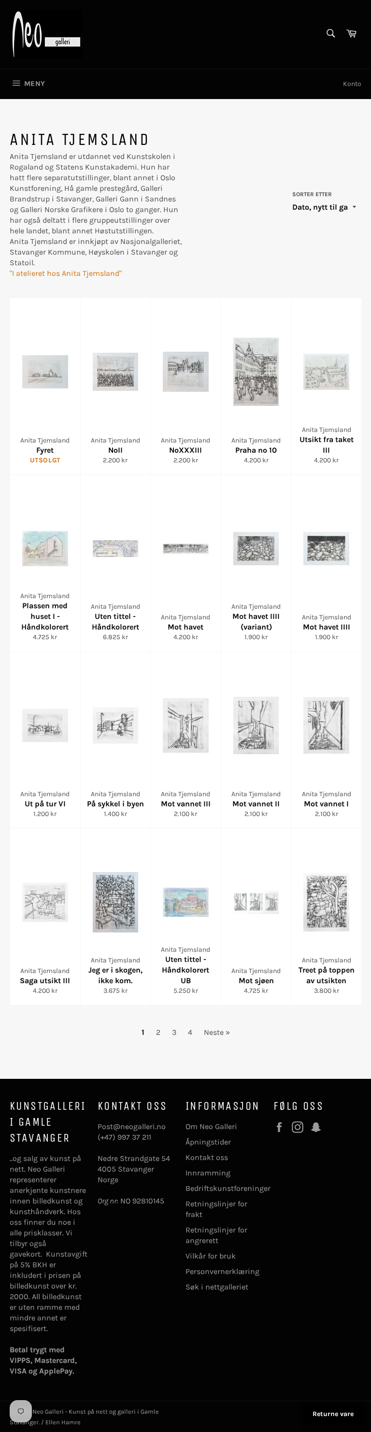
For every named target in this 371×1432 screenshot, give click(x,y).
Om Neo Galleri (211, 1126)
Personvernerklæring (222, 1271)
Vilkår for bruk (211, 1255)
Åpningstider (208, 1141)
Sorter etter (312, 194)
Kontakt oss (207, 1157)
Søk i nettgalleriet (217, 1286)
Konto (352, 84)
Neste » (217, 1032)
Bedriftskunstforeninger (228, 1188)
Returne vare (333, 1414)
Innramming (208, 1172)
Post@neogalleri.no (132, 1126)
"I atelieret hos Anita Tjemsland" (66, 273)
